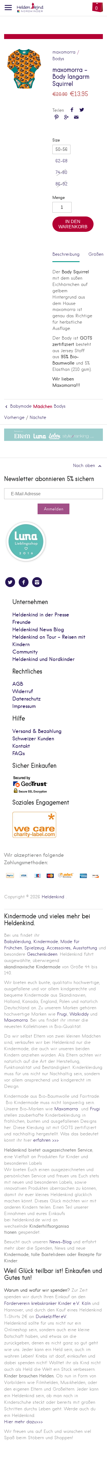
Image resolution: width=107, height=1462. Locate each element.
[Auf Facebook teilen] (72, 110)
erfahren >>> (46, 1140)
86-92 (61, 184)
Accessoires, (59, 947)
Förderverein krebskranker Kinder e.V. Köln (48, 1303)
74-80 (61, 172)
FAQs (18, 754)
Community (25, 652)
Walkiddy (79, 1014)
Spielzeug (34, 947)
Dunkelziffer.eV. (51, 1316)
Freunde (21, 622)
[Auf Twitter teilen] (81, 110)
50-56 (61, 149)
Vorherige (14, 417)
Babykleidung (17, 941)
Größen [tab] (95, 254)
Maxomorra (16, 1020)
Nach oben (85, 465)
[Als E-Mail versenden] (76, 118)
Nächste (38, 417)
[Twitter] (10, 582)
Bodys (58, 58)
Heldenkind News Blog (38, 630)
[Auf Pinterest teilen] (56, 118)
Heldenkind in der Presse (40, 615)
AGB (17, 684)
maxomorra (63, 52)
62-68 (61, 160)
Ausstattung (85, 947)
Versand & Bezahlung (36, 731)
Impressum (24, 706)
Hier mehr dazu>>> (23, 1421)
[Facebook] (24, 582)
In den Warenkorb (73, 224)
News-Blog (60, 1241)
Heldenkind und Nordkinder (43, 659)
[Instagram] (37, 582)
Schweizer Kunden (33, 739)
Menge (58, 197)
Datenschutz (26, 699)
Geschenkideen (42, 954)
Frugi (62, 1014)
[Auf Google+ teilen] (66, 118)
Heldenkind (53, 896)
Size (56, 140)
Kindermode (45, 941)
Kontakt (21, 746)
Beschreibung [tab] (66, 254)
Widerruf (22, 691)
